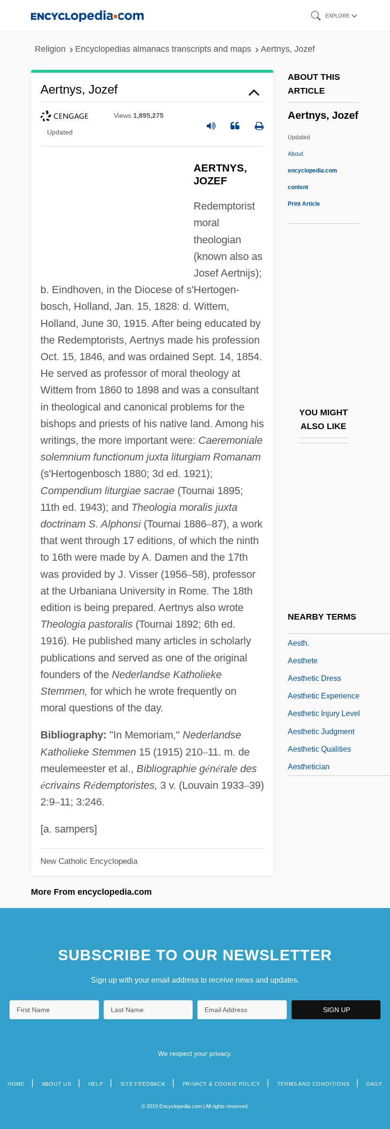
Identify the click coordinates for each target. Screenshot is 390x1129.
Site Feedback (143, 1084)
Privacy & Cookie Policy (221, 1084)
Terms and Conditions (313, 1084)
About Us (56, 1084)
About (312, 171)
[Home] (87, 15)
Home (16, 1084)
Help (95, 1084)
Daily (374, 1084)
